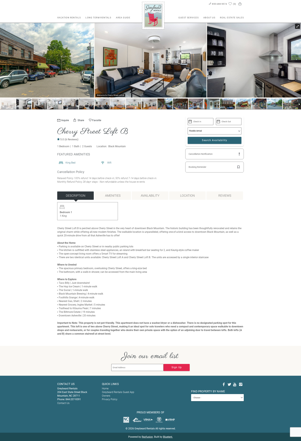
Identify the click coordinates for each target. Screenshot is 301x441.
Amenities (113, 195)
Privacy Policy (109, 399)
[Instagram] (240, 384)
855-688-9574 (219, 4)
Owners (106, 395)
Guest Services (188, 17)
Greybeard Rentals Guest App (118, 392)
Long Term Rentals (98, 17)
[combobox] (217, 397)
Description (75, 195)
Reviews (224, 195)
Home (105, 388)
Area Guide (123, 17)
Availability (150, 195)
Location (187, 195)
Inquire (65, 120)
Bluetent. (168, 436)
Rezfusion (147, 436)
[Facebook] (223, 384)
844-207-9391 (73, 399)
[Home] (153, 15)
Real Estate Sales (232, 17)
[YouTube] (235, 384)
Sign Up (177, 367)
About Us (209, 17)
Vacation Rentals (69, 17)
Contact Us (63, 403)
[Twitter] (229, 384)
